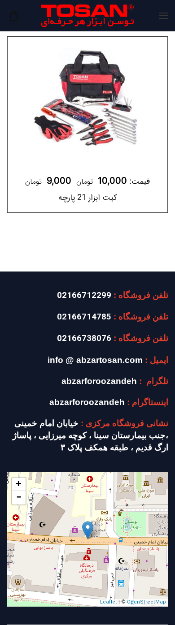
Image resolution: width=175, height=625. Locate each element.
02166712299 (84, 295)
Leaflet (108, 602)
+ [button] (19, 484)
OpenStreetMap (146, 602)
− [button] (19, 497)
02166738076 (84, 338)
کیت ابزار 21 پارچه (87, 197)
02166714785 (84, 317)
